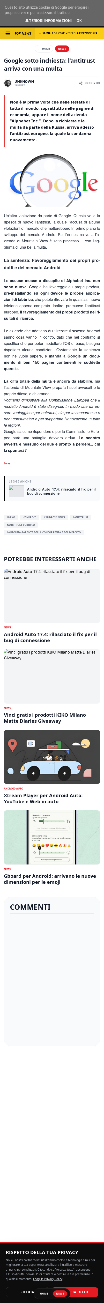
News (62, 48)
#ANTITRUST (80, 517)
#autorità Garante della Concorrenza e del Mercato (44, 532)
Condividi (92, 83)
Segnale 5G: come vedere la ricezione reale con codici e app (71, 33)
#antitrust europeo (21, 525)
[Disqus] (52, 979)
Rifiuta (27, 1292)
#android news (54, 517)
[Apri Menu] (8, 33)
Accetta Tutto (75, 1292)
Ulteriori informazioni (48, 20)
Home (44, 48)
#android (29, 517)
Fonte (7, 463)
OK (79, 20)
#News (11, 517)
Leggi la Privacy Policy (47, 1279)
